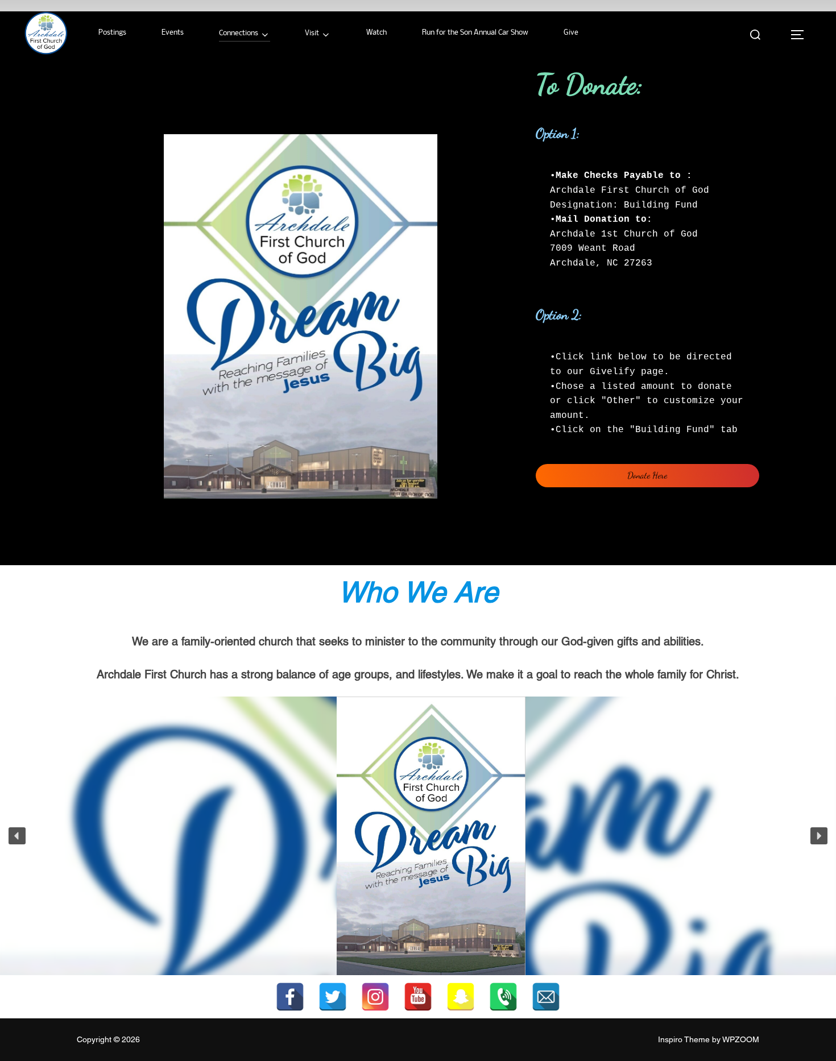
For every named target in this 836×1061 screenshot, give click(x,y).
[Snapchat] (460, 997)
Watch (376, 32)
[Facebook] (290, 997)
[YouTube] (418, 997)
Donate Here (647, 475)
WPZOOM (740, 1039)
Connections (238, 33)
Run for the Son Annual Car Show (475, 32)
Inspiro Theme (684, 1039)
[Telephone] (503, 997)
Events (173, 32)
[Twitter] (332, 997)
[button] (17, 835)
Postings (112, 32)
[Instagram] (375, 997)
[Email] (546, 997)
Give (571, 32)
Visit (312, 33)
